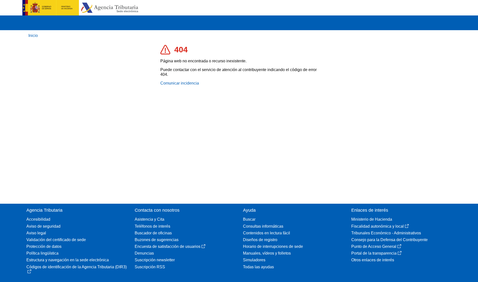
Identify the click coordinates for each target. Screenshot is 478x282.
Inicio (33, 35)
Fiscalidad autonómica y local (377, 226)
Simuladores (254, 260)
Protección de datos (43, 246)
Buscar (249, 219)
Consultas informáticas (263, 226)
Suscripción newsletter (155, 260)
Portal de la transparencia (374, 253)
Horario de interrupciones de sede (273, 246)
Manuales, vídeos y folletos (267, 253)
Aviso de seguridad (43, 226)
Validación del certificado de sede (56, 240)
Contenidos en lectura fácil (266, 233)
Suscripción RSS (150, 267)
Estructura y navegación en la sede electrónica (67, 260)
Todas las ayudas (258, 267)
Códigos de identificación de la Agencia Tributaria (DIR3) (76, 267)
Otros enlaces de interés (372, 260)
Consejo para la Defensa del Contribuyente (389, 240)
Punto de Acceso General (373, 246)
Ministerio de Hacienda (371, 219)
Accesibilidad (38, 219)
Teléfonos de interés (152, 226)
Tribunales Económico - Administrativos (386, 233)
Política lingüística (42, 253)
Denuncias (144, 253)
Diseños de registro (260, 240)
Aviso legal (36, 233)
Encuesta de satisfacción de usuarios (167, 246)
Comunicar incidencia (179, 83)
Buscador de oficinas (153, 233)
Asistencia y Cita (149, 219)
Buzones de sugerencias (157, 240)
